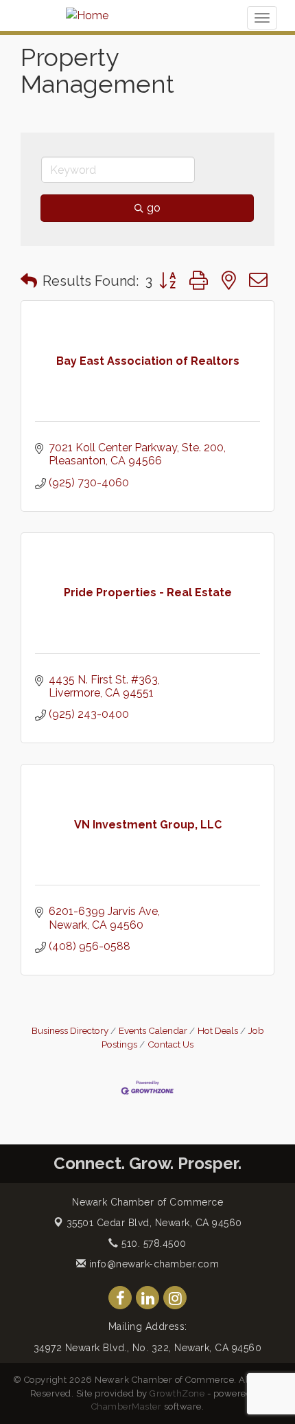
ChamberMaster (126, 1406)
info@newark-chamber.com (152, 1263)
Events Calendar (153, 1030)
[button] (29, 281)
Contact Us (170, 1044)
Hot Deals (218, 1030)
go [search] (154, 207)
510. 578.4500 (153, 1243)
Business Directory (70, 1030)
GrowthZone (177, 1393)
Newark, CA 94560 (154, 1222)
